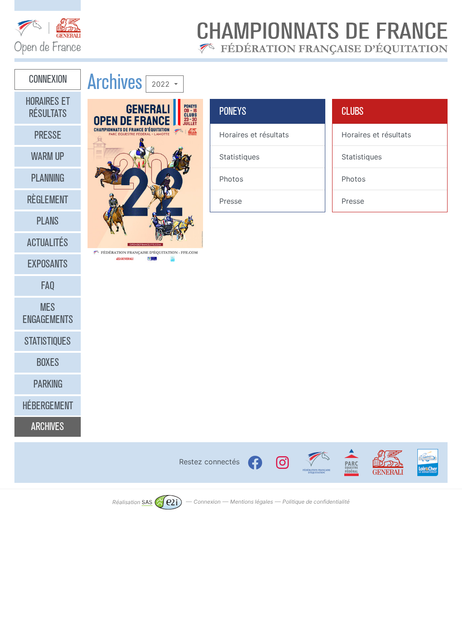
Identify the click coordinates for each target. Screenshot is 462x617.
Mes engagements (48, 313)
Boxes (48, 362)
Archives (47, 426)
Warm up (47, 156)
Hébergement (48, 405)
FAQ (47, 285)
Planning (47, 178)
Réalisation (132, 502)
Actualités (47, 242)
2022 (162, 84)
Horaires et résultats (48, 107)
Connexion (48, 79)
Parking (47, 384)
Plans (48, 221)
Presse (47, 135)
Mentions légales (251, 502)
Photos (231, 178)
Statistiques (47, 341)
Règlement (47, 199)
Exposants (48, 263)
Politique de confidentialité (316, 502)
